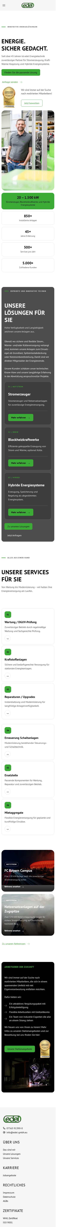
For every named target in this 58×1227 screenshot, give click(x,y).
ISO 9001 (8, 1222)
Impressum (8, 1192)
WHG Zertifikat (10, 1218)
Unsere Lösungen (12, 1153)
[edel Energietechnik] (28, 5)
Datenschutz (9, 1196)
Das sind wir (9, 1149)
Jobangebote (9, 1175)
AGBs (5, 1200)
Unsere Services (11, 1158)
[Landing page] (28, 1119)
